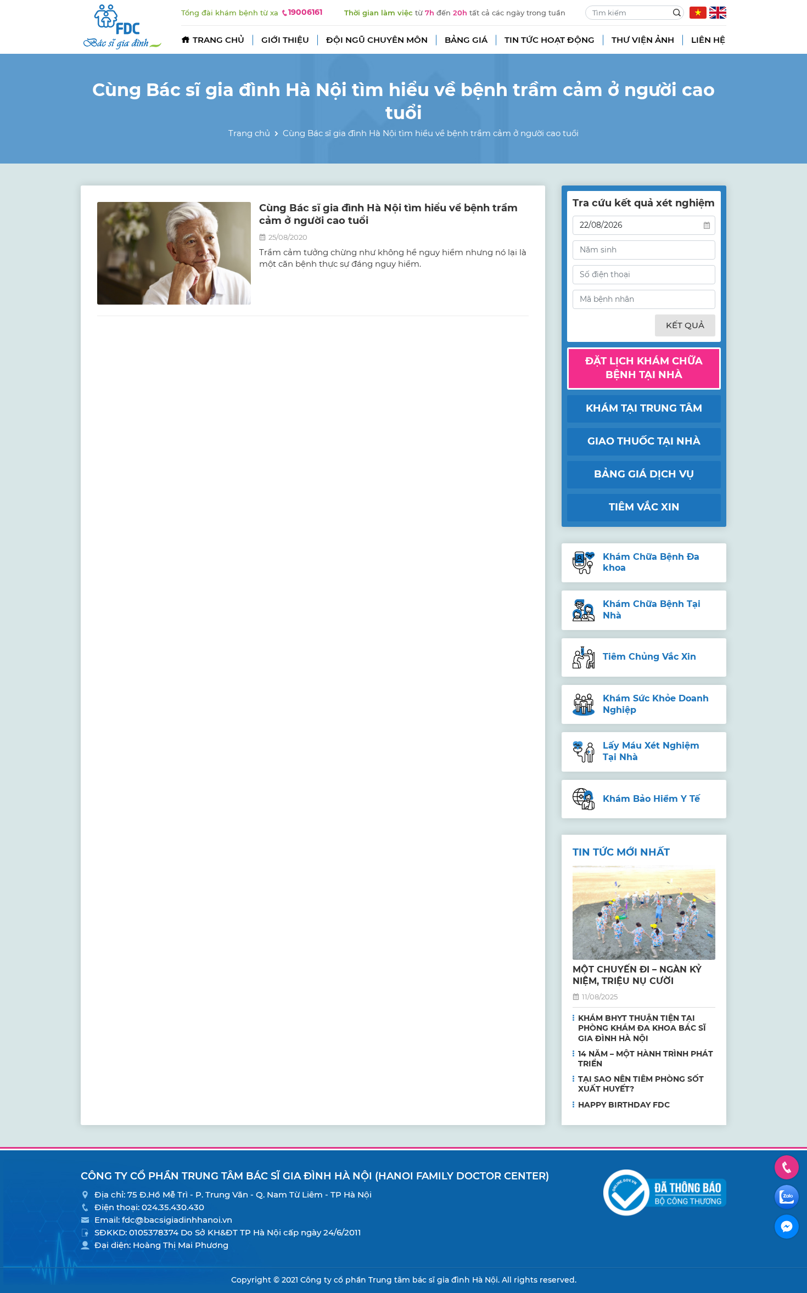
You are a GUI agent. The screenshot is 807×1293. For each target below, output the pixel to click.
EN (717, 13)
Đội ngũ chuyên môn (377, 40)
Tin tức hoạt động (550, 40)
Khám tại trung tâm (644, 408)
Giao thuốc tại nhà (643, 441)
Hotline (787, 1167)
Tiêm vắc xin (644, 507)
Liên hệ (708, 40)
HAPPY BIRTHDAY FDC (624, 1105)
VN (698, 13)
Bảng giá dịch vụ (644, 474)
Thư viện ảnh (643, 40)
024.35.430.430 (173, 1207)
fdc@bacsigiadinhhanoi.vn (177, 1220)
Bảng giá (466, 40)
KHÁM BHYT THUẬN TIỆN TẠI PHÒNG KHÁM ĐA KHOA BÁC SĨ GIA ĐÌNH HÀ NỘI (642, 1028)
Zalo (787, 1197)
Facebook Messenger (787, 1227)
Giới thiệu (285, 40)
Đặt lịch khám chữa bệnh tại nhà (644, 368)
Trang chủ (218, 40)
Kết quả (685, 325)
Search (677, 12)
